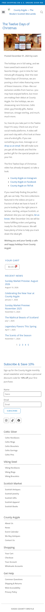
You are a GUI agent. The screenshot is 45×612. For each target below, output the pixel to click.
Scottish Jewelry (12, 493)
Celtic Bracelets (12, 446)
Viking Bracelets (12, 476)
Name (6, 389)
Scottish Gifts (11, 498)
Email (6, 399)
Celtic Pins (9, 454)
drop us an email (12, 145)
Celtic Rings (10, 442)
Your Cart (9, 553)
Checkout (9, 557)
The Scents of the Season (18, 335)
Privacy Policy (11, 592)
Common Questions (13, 579)
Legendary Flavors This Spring (20, 326)
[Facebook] (18, 420)
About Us (9, 523)
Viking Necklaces (12, 467)
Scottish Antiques (12, 489)
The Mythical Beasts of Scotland (21, 317)
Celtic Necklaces (12, 437)
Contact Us (10, 540)
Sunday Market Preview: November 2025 (17, 307)
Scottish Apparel (12, 502)
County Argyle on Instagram (23, 178)
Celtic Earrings (11, 450)
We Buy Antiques (12, 536)
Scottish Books (11, 506)
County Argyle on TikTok (21, 185)
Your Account (11, 562)
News (7, 527)
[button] (3, 12)
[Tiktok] (12, 420)
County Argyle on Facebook (23, 181)
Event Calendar (11, 531)
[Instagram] (6, 420)
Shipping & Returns (13, 583)
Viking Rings (10, 472)
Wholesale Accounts (14, 566)
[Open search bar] (41, 12)
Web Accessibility (12, 588)
